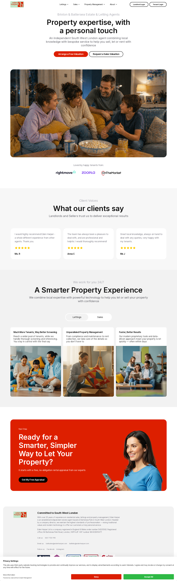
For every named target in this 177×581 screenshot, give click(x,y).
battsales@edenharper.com (56, 543)
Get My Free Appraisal (33, 479)
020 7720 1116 (50, 538)
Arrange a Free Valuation (70, 54)
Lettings (77, 317)
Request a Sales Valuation (106, 54)
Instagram (60, 549)
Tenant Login (158, 4)
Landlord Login (139, 4)
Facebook (50, 549)
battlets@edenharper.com (79, 543)
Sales (100, 317)
